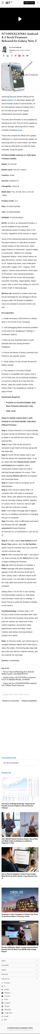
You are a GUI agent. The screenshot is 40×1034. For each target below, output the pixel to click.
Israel (19, 130)
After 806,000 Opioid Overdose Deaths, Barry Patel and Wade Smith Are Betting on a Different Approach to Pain (20, 841)
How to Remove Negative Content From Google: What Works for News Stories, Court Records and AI (19, 876)
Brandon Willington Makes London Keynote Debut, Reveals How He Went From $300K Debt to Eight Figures (20, 949)
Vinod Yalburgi (16, 47)
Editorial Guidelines (29, 701)
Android (9, 100)
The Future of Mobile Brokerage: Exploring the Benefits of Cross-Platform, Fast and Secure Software (18, 806)
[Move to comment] (27, 56)
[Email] (23, 56)
